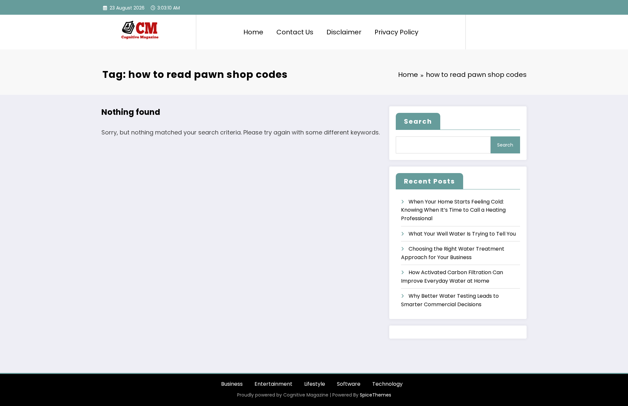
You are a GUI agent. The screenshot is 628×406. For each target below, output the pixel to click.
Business (232, 384)
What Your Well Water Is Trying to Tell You (462, 234)
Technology (387, 384)
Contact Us (294, 32)
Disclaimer (343, 32)
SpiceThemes (375, 395)
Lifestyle (314, 384)
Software (348, 384)
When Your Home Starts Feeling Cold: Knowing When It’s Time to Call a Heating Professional (453, 210)
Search (418, 121)
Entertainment (273, 384)
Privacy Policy (396, 32)
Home (253, 32)
